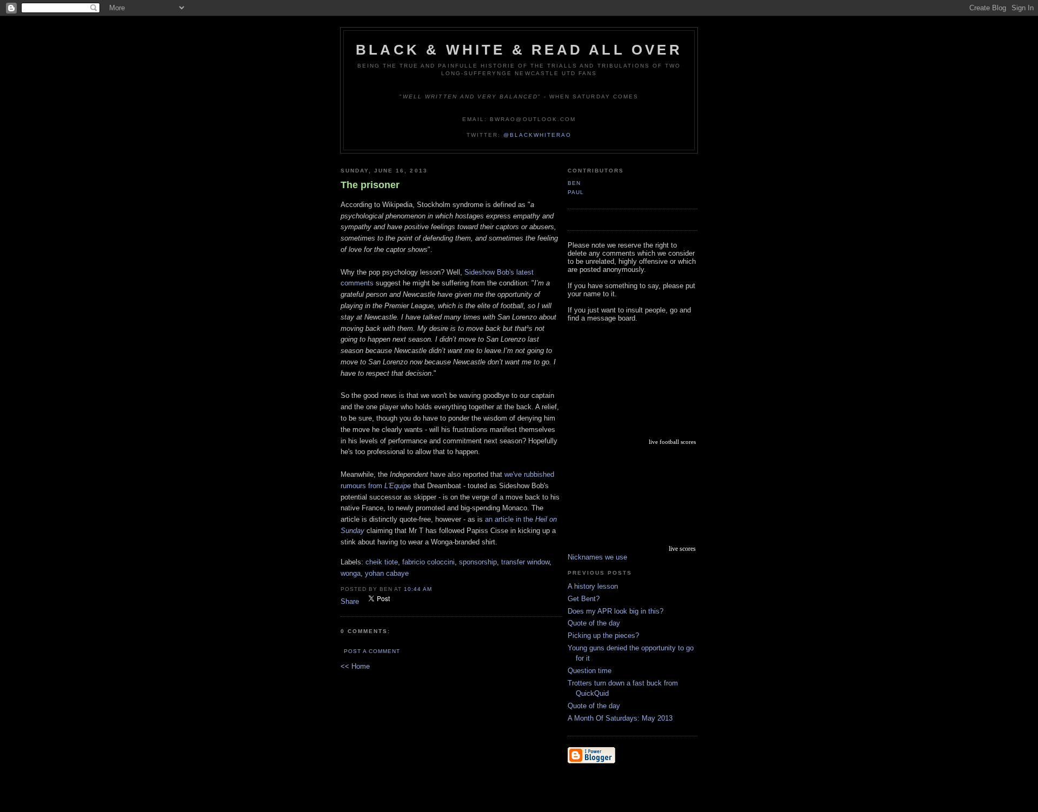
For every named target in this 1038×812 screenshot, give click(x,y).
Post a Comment (372, 651)
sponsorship (478, 562)
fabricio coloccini (428, 562)
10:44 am (418, 589)
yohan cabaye (387, 573)
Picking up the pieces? (603, 635)
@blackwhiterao (537, 135)
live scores (682, 549)
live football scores (672, 441)
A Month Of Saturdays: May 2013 (620, 718)
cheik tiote (381, 562)
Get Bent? (584, 599)
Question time (589, 671)
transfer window (525, 562)
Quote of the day (594, 623)
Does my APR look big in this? (615, 611)
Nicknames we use (597, 557)
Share (350, 601)
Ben (574, 183)
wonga (351, 573)
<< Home (355, 666)
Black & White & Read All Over (519, 50)
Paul (576, 192)
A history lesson (593, 586)
